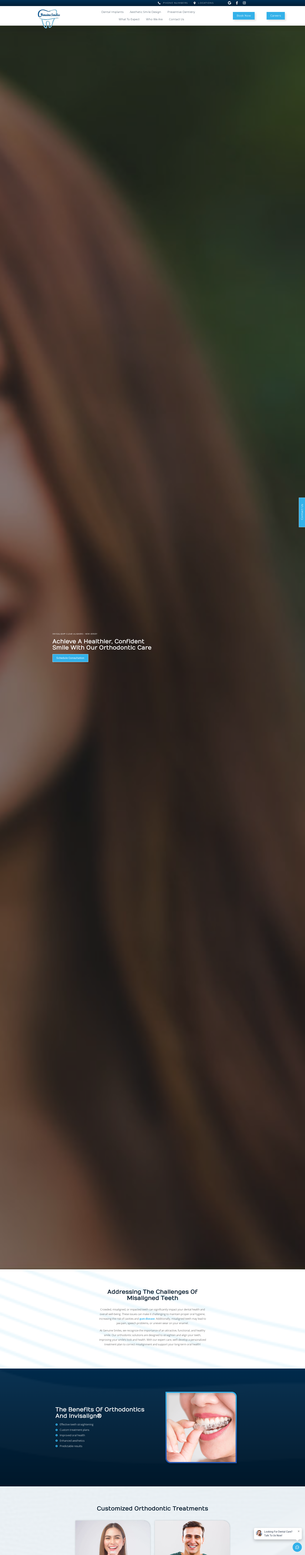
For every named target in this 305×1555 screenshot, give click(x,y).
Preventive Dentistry (181, 12)
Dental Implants (112, 12)
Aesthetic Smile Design (145, 12)
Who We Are (154, 19)
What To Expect (129, 19)
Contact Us (176, 19)
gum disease (147, 1318)
